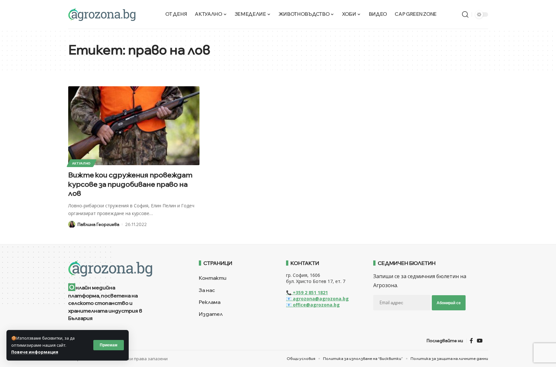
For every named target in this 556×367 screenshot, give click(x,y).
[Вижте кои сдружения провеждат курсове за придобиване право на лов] (133, 125)
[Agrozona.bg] (101, 14)
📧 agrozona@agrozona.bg (317, 299)
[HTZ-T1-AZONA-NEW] (125, 268)
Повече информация (34, 352)
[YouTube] (479, 340)
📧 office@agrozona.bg (313, 305)
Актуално (81, 163)
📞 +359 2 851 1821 (307, 292)
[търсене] (465, 14)
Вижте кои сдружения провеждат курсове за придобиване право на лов (130, 184)
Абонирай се (449, 302)
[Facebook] (471, 340)
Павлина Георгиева (98, 224)
